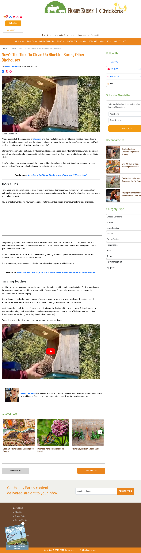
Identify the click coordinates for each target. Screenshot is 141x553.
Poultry (31, 41)
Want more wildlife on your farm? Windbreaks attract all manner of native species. (56, 272)
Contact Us (95, 35)
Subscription (125, 491)
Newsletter (82, 35)
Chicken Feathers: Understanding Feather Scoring (130, 152)
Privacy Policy (20, 516)
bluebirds (37, 139)
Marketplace (120, 41)
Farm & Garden (46, 41)
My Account (48, 35)
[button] (100, 432)
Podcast (93, 41)
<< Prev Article (15, 471)
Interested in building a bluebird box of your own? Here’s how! (56, 175)
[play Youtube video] (51, 351)
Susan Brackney (12, 66)
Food (59, 41)
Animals (19, 41)
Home (5, 49)
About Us (18, 512)
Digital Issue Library (76, 41)
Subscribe (13, 23)
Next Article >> (91, 471)
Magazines (104, 41)
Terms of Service (21, 520)
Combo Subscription (65, 35)
